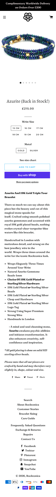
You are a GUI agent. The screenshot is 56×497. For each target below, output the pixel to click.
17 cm (39, 128)
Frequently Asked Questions (28, 425)
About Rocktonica (28, 404)
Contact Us (28, 439)
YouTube (30, 468)
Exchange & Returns (28, 429)
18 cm (15, 134)
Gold (21, 150)
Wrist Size (28, 121)
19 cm (27, 134)
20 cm (39, 134)
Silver (34, 150)
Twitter (29, 450)
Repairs (28, 434)
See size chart (28, 160)
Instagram (29, 459)
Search (28, 400)
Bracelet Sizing (28, 413)
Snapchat (29, 464)
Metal (28, 144)
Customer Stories (28, 409)
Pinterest (30, 455)
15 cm (16, 128)
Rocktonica (33, 475)
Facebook (30, 446)
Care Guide (28, 418)
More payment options (27, 182)
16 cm (28, 128)
